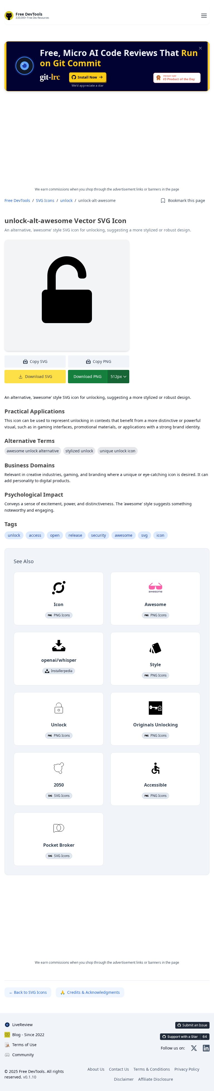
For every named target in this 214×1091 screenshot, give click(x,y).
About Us (95, 1069)
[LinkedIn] (206, 1048)
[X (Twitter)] (194, 1048)
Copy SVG (38, 361)
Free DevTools (17, 200)
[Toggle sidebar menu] (204, 15)
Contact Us (119, 1069)
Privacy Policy (186, 1069)
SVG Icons (45, 200)
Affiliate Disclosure (155, 1079)
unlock (66, 200)
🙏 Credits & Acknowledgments (90, 992)
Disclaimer (124, 1079)
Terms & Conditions (151, 1069)
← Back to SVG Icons (28, 992)
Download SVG (38, 376)
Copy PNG (102, 361)
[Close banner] (200, 48)
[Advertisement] (107, 144)
